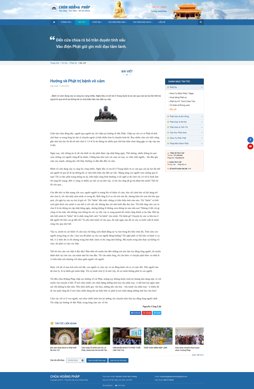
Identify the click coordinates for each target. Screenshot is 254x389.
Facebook (136, 313)
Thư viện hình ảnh (116, 22)
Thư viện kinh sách (142, 22)
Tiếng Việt (155, 7)
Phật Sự (73, 63)
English (163, 7)
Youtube (121, 385)
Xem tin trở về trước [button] (118, 360)
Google (148, 313)
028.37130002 (168, 380)
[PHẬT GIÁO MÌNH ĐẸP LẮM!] (158, 338)
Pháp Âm (96, 22)
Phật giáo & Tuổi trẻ (179, 127)
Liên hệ (161, 22)
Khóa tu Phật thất (178, 138)
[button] (201, 22)
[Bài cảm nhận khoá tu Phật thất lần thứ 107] (64, 339)
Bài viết (83, 63)
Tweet (158, 313)
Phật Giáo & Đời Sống (179, 116)
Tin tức (81, 22)
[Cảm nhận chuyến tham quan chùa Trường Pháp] (189, 339)
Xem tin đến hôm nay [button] (97, 360)
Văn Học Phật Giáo (178, 132)
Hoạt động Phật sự (178, 97)
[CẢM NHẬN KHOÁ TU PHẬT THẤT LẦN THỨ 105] (127, 339)
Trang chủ (54, 63)
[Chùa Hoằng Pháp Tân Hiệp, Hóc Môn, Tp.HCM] (127, 8)
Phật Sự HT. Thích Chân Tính (182, 101)
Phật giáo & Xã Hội (178, 122)
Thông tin (65, 22)
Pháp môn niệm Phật (179, 143)
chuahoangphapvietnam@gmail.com (173, 376)
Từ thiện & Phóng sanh (180, 105)
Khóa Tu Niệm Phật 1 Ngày (182, 93)
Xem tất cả (197, 355)
